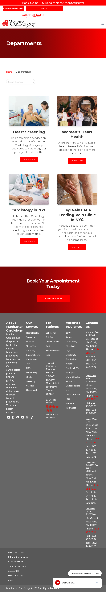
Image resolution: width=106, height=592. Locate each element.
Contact (12, 580)
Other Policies (15, 576)
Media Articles (16, 552)
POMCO (70, 381)
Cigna (68, 350)
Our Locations (52, 341)
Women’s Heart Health (77, 134)
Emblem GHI (72, 354)
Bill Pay (49, 337)
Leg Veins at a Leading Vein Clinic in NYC (77, 215)
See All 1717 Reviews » (52, 416)
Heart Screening (29, 132)
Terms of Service (17, 566)
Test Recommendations (53, 350)
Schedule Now (53, 298)
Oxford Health (73, 376)
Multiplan (70, 372)
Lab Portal (51, 332)
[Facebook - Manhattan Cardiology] (13, 417)
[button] (102, 23)
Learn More (29, 159)
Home (9, 71)
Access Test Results (33, 15)
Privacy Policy (15, 561)
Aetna (68, 337)
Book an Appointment (13, 8)
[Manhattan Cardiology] (19, 23)
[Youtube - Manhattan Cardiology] (17, 417)
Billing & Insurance (18, 557)
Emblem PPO (72, 368)
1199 (68, 332)
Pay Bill (44, 8)
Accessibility (15, 571)
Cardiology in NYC (28, 210)
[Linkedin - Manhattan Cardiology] (8, 417)
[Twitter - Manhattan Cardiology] (22, 417)
